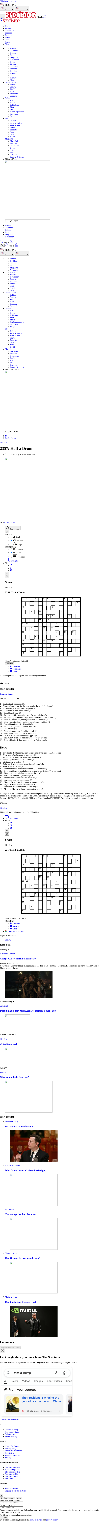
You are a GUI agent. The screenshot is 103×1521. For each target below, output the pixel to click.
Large (19, 544)
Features (13, 143)
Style (12, 134)
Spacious (21, 557)
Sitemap (8, 1457)
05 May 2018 (9, 522)
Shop (7, 44)
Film (12, 107)
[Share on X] (11, 568)
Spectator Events (11, 1476)
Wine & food (15, 125)
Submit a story (10, 1434)
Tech (12, 55)
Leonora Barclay (7, 694)
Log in (19, 1498)
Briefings (8, 35)
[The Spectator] (21, 17)
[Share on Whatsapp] (11, 571)
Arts (11, 100)
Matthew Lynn (11, 1297)
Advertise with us (12, 1432)
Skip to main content (8, 1)
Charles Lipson (11, 1253)
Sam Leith (4, 1006)
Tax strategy (10, 1453)
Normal (19, 552)
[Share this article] (7, 573)
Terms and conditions (13, 1451)
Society (13, 87)
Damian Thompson (12, 1165)
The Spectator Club (12, 1479)
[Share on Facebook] (11, 566)
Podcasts (8, 33)
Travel (12, 127)
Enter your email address (10, 1500)
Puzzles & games (17, 157)
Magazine (14, 57)
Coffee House (10, 82)
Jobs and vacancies (12, 1455)
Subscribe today (11, 1488)
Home (7, 26)
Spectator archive (12, 1474)
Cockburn (14, 51)
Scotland (13, 96)
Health (12, 136)
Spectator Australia (12, 1467)
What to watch (16, 123)
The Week (14, 141)
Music (12, 109)
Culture (13, 53)
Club (7, 40)
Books (12, 103)
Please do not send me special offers (17, 1515)
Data (12, 91)
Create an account (7, 1498)
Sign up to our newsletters (15, 1491)
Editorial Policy (11, 1436)
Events (7, 37)
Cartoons (13, 155)
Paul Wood (9, 1209)
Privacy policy (10, 1448)
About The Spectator (13, 1446)
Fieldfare (3, 808)
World (12, 89)
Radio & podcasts (17, 112)
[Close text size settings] (7, 531)
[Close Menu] (2, 245)
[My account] (44, 17)
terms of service (36, 1520)
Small (18, 537)
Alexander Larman (7, 954)
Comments (13, 561)
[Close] (2, 1351)
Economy (14, 94)
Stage (12, 116)
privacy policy (52, 1520)
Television (14, 114)
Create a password (7, 1505)
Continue (4, 1517)
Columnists (14, 146)
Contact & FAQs (11, 1430)
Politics (13, 48)
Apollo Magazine (12, 1470)
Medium (19, 540)
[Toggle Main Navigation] (2, 16)
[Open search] (1, 242)
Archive (8, 42)
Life (6, 118)
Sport (12, 132)
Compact (19, 549)
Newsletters (9, 31)
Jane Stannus (5, 1072)
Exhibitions (14, 105)
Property (13, 130)
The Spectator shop (12, 1472)
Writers (8, 28)
